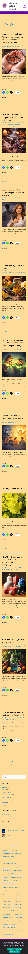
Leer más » (4, 106)
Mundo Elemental (5, 797)
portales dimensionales (8, 911)
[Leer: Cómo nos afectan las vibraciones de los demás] (14, 437)
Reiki (3, 805)
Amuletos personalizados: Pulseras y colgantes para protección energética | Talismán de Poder (13, 38)
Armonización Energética (12, 124)
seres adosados (15, 921)
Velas (16, 569)
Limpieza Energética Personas (13, 126)
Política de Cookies (17, 947)
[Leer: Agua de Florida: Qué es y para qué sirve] (14, 661)
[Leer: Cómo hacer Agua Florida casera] (14, 288)
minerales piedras (7, 901)
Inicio (9, 835)
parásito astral (18, 907)
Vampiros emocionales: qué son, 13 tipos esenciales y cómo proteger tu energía (13, 342)
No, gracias (18, 949)
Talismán (17, 46)
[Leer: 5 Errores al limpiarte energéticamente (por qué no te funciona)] (14, 140)
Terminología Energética (7, 349)
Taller (13, 924)
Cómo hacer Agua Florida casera (13, 267)
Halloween (6, 880)
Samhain (5, 921)
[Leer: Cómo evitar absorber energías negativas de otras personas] (14, 214)
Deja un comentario (9, 45)
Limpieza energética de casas (10, 894)
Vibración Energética (11, 422)
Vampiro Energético (17, 349)
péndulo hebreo (7, 914)
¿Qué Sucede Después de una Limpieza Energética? (13, 714)
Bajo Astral (22, 348)
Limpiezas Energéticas (20, 122)
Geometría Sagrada (16, 877)
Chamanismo (17, 272)
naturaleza (18, 904)
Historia (14, 880)
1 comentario (8, 645)
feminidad (19, 873)
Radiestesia (4, 802)
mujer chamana (19, 901)
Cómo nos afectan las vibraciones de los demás (12, 417)
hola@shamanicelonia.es (7, 816)
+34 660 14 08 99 (5, 814)
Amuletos (4, 46)
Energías (3, 124)
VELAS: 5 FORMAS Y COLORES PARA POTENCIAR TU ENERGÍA (12, 561)
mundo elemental (7, 904)
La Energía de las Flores (12, 488)
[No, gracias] (26, 947)
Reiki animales (20, 917)
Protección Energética (20, 45)
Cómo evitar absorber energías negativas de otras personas (13, 192)
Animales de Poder (8, 853)
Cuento (16, 867)
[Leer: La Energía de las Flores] (14, 505)
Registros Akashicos (8, 917)
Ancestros (14, 850)
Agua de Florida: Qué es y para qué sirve (13, 641)
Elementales (6, 870)
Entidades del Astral (8, 873)
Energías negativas (18, 870)
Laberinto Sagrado (6, 792)
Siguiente (14, 764)
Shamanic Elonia (14, 4)
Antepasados (18, 853)
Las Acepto (10, 949)
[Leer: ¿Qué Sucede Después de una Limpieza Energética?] (13, 722)
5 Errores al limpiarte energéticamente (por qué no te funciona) (14, 117)
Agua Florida (11, 272)
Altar (15, 847)
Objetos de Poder (10, 46)
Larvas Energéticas (8, 887)
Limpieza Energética (10, 569)
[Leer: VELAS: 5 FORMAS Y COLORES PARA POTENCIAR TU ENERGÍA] (14, 584)
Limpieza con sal (19, 887)
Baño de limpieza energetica (10, 863)
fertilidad (5, 877)
